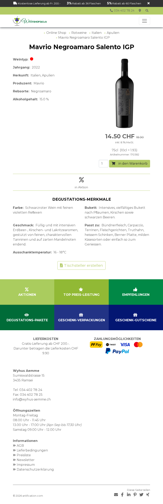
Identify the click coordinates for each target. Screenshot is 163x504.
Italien (97, 33)
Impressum (26, 465)
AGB (20, 445)
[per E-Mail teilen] (116, 495)
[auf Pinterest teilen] (135, 495)
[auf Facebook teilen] (122, 495)
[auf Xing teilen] (147, 495)
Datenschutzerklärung (35, 469)
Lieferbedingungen (32, 450)
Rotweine (79, 33)
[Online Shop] (147, 11)
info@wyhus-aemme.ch (32, 399)
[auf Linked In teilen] (128, 495)
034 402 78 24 (30, 390)
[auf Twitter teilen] (141, 495)
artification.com (32, 495)
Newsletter (26, 460)
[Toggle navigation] (144, 21)
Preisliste (24, 455)
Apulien (113, 33)
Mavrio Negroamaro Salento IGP (84, 37)
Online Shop (56, 33)
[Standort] (140, 11)
